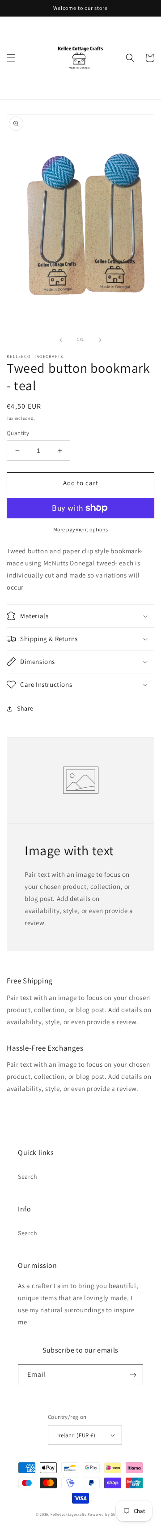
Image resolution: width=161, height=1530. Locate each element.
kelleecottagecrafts (68, 1514)
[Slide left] (61, 339)
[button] (11, 58)
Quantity (18, 433)
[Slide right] (100, 339)
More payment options (80, 529)
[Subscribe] (133, 1374)
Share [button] (25, 708)
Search (28, 1176)
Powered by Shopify (107, 1514)
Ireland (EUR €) (76, 1435)
